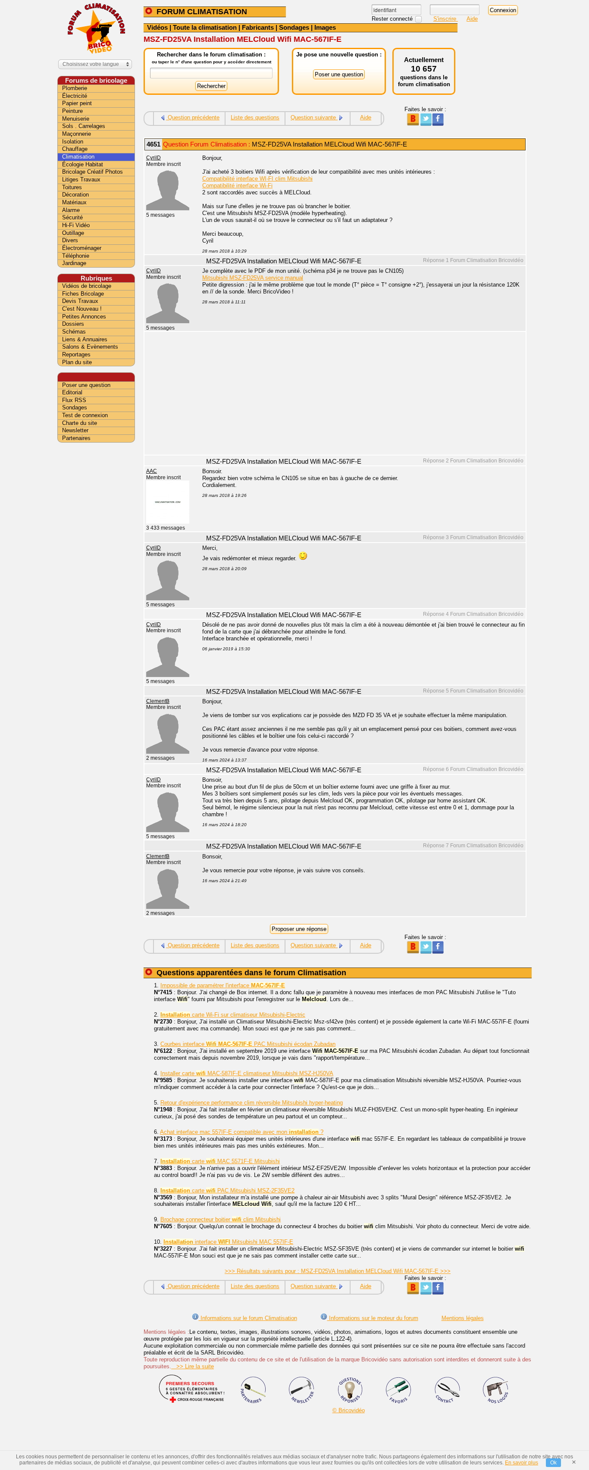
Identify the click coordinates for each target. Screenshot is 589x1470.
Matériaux (74, 202)
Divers (70, 240)
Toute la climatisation (205, 27)
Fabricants (258, 27)
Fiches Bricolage (83, 293)
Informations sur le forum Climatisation (248, 1318)
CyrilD (153, 157)
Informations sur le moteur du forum (372, 1318)
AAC (151, 471)
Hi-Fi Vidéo (76, 225)
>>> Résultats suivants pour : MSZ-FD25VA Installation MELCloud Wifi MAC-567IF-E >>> (338, 1271)
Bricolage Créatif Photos (92, 172)
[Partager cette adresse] (413, 124)
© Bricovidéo (348, 1410)
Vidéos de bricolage (86, 286)
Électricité (74, 96)
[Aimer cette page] (438, 124)
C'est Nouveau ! (82, 309)
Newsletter (75, 430)
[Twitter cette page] (425, 124)
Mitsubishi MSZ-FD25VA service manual (252, 278)
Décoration (75, 194)
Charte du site (79, 423)
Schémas (74, 331)
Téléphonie (75, 256)
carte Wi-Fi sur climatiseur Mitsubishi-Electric (232, 1014)
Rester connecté (393, 19)
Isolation (72, 141)
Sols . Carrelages (83, 126)
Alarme (71, 210)
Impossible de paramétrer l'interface (222, 985)
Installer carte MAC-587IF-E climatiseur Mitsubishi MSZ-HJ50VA (246, 1073)
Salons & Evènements (90, 346)
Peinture (72, 111)
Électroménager (81, 248)
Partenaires (76, 438)
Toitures (72, 187)
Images (325, 27)
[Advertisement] (359, 394)
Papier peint (77, 103)
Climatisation (78, 156)
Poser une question (86, 385)
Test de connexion (85, 415)
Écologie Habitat (82, 164)
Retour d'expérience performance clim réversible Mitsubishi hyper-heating (251, 1102)
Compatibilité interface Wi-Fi (237, 185)
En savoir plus (521, 1462)
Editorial (72, 392)
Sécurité (72, 217)
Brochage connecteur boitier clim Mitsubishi (220, 1219)
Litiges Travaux (81, 179)
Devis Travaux (80, 301)
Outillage (73, 233)
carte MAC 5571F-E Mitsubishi (220, 1161)
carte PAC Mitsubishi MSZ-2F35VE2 (227, 1190)
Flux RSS (74, 400)
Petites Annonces (84, 316)
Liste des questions (255, 117)
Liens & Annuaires (84, 339)
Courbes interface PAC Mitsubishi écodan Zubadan (247, 1044)
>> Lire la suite (192, 1366)
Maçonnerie (76, 134)
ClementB (157, 701)
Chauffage (75, 149)
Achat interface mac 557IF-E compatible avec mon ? (241, 1132)
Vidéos (157, 27)
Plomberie (74, 88)
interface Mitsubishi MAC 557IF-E (228, 1242)
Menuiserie (75, 118)
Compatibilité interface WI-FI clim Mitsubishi (257, 178)
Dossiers (73, 324)
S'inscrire (445, 19)
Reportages (76, 354)
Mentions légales (463, 1318)
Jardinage (74, 263)
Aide (472, 19)
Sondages (294, 27)
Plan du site (77, 362)
